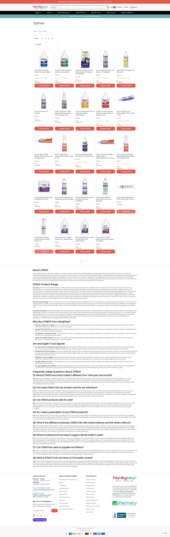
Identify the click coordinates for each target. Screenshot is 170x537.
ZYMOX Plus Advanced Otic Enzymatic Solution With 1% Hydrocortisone (104, 113)
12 (42, 38)
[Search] (107, 7)
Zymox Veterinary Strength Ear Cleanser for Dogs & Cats (85, 155)
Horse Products (91, 491)
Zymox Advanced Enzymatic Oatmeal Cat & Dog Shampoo (64, 198)
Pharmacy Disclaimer (66, 509)
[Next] (88, 260)
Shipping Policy (64, 488)
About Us (62, 500)
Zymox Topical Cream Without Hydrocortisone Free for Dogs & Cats (43, 156)
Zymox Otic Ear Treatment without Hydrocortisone (63, 71)
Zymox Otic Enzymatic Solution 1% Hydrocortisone (43, 71)
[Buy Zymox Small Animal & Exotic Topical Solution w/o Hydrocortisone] (85, 226)
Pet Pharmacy (90, 482)
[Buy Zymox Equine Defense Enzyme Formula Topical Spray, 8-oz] (44, 226)
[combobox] (78, 7)
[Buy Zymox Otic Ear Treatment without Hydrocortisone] (64, 59)
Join (54, 511)
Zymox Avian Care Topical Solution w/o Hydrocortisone (64, 238)
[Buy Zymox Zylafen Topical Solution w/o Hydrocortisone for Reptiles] (105, 226)
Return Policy (63, 491)
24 (45, 38)
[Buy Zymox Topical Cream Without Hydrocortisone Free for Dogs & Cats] (44, 143)
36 (48, 38)
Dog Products (90, 485)
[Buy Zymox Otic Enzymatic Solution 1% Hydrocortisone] (44, 59)
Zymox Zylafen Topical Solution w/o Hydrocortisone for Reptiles (105, 239)
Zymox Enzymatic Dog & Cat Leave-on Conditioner (105, 71)
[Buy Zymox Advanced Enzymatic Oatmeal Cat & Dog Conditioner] (85, 186)
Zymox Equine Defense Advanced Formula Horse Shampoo (104, 199)
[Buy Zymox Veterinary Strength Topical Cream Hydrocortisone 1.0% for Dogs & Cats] (105, 143)
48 (52, 38)
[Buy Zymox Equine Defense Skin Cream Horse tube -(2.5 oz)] (126, 186)
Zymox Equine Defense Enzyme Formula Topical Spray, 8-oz (42, 239)
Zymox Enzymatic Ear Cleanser (41, 112)
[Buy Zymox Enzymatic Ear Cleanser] (44, 100)
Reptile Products (91, 503)
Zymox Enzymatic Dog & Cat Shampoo (125, 71)
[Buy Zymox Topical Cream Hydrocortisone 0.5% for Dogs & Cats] (126, 100)
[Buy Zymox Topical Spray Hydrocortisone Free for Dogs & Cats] (64, 143)
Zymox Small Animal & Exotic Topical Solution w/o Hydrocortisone (84, 239)
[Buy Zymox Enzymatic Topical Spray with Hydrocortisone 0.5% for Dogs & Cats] (64, 100)
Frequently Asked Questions (68, 479)
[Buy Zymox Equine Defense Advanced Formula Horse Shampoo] (105, 186)
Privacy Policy (63, 503)
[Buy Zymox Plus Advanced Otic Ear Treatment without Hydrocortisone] (85, 100)
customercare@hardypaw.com (44, 490)
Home (35, 31)
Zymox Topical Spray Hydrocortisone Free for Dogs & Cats (64, 156)
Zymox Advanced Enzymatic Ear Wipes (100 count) (43, 198)
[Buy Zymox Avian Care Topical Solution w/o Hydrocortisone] (64, 226)
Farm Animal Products (93, 506)
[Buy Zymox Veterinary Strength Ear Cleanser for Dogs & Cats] (85, 143)
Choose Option (44, 86)
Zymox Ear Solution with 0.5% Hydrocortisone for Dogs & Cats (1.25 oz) (84, 72)
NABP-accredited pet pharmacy (123, 492)
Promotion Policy (64, 497)
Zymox (37, 75)
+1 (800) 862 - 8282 (44, 495)
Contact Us (62, 485)
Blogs (61, 482)
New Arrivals (89, 512)
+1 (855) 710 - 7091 (42, 497)
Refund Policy (63, 494)
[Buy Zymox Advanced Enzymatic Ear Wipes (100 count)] (44, 186)
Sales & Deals (90, 509)
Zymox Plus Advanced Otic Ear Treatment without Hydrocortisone (85, 113)
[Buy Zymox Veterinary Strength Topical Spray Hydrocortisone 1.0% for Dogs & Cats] (126, 143)
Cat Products (90, 488)
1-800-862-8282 (75, 2)
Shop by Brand (90, 479)
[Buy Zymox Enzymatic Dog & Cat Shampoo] (126, 59)
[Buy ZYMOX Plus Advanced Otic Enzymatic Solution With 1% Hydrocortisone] (105, 100)
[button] (34, 515)
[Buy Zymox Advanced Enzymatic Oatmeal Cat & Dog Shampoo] (64, 186)
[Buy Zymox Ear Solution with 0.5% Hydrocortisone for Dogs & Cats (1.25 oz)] (85, 59)
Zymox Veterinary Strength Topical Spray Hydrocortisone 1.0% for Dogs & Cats (126, 156)
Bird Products (90, 497)
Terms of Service (64, 506)
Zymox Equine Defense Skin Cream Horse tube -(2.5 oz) (125, 198)
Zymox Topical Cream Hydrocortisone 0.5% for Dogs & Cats (126, 113)
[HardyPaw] (40, 7)
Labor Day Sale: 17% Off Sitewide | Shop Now (85, 16)
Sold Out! (126, 211)
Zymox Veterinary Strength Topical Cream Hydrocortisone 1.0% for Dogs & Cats (105, 156)
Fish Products (90, 494)
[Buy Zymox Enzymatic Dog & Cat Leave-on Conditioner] (105, 59)
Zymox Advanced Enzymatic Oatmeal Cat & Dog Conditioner (84, 199)
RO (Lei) (126, 7)
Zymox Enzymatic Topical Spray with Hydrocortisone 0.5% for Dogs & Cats (63, 113)
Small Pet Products (92, 500)
